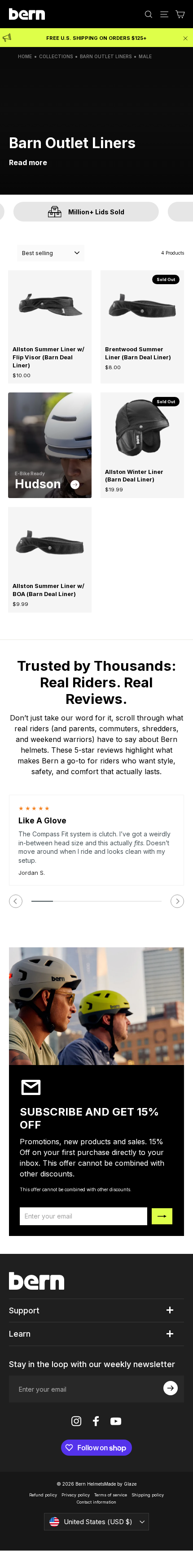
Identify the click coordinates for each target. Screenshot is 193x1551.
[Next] (177, 901)
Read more (28, 162)
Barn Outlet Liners (106, 56)
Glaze (130, 1484)
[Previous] (15, 901)
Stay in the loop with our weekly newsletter (92, 1364)
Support (24, 1310)
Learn (20, 1333)
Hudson (39, 484)
